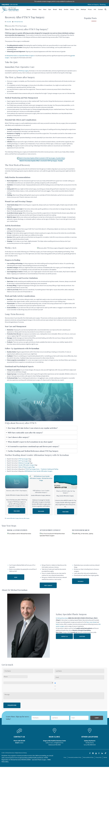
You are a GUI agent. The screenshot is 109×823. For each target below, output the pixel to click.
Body (60, 9)
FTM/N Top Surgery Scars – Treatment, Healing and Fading (41, 469)
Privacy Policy (99, 757)
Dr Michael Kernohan (18, 21)
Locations (82, 636)
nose (90, 622)
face (87, 622)
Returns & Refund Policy (88, 757)
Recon (72, 9)
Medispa (83, 9)
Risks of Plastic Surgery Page (27, 467)
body (57, 624)
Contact (100, 9)
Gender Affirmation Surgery (26, 465)
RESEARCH (80, 581)
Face (40, 9)
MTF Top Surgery (23, 461)
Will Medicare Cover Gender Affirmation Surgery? (41, 491)
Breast (55, 9)
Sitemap (25, 753)
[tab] (41, 428)
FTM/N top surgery (23, 71)
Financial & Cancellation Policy (74, 757)
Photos (34, 9)
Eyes (49, 9)
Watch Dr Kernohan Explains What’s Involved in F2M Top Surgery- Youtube (41, 161)
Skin (77, 9)
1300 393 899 (14, 5)
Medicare (48, 495)
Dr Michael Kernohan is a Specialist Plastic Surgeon (19, 56)
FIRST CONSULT (48, 585)
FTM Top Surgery (23, 459)
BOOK (15, 577)
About (28, 9)
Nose (44, 9)
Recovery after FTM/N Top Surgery (16, 490)
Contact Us (64, 636)
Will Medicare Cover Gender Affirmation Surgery (38, 471)
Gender (66, 9)
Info (95, 9)
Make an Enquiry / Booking (97, 5)
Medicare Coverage (24, 463)
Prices (90, 9)
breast (94, 622)
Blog (58, 496)
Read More (17, 511)
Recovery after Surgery (26, 495)
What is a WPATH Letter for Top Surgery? (65, 492)
